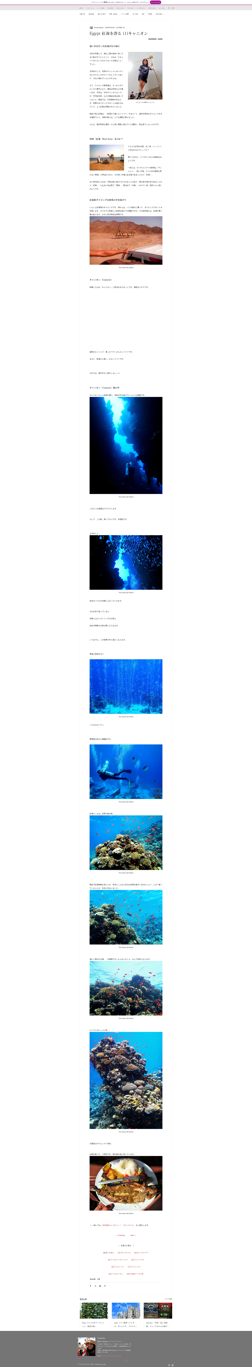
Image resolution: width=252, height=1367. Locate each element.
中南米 (150, 14)
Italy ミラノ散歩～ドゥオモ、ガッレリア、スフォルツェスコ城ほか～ (125, 1325)
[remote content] (126, 316)
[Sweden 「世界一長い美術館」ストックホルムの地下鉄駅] (158, 1311)
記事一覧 (82, 14)
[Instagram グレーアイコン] (173, 8)
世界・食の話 (113, 14)
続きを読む (159, 14)
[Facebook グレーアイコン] (169, 8)
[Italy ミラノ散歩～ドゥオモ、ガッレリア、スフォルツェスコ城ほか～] (126, 1311)
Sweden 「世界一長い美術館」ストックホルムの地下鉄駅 (157, 1325)
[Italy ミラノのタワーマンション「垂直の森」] (94, 1311)
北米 (143, 14)
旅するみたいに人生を (100, 1364)
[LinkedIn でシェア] (100, 1286)
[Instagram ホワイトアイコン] (172, 1365)
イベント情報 (125, 14)
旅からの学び (102, 14)
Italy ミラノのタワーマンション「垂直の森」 (93, 1324)
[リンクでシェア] (105, 1286)
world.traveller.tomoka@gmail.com (111, 1356)
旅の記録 (91, 14)
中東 (98, 1279)
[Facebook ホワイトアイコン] (169, 1365)
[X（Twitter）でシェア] (95, 1286)
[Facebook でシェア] (90, 1286)
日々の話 (135, 14)
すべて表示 (168, 1299)
